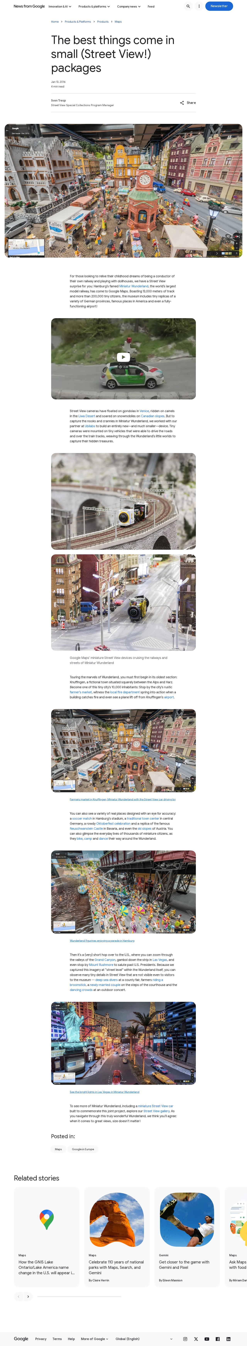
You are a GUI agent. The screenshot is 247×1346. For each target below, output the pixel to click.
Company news (127, 6)
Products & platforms (92, 6)
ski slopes (144, 829)
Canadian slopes (152, 416)
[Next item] (28, 1296)
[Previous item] (18, 1296)
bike (80, 839)
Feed (151, 6)
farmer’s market (81, 692)
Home (55, 21)
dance (103, 839)
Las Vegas (160, 960)
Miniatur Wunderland (133, 286)
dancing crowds (81, 990)
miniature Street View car (155, 1106)
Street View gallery (156, 1111)
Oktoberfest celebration (113, 824)
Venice (144, 411)
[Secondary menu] (199, 6)
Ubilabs (90, 426)
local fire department (125, 692)
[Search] (188, 6)
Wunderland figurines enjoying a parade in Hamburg (102, 940)
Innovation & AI (58, 6)
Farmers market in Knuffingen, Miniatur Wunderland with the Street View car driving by (123, 799)
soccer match (82, 819)
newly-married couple (105, 985)
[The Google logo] (21, 1339)
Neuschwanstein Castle (86, 829)
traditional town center (143, 819)
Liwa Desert (86, 416)
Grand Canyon (105, 960)
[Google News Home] (29, 6)
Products (103, 21)
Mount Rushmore (101, 965)
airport (169, 697)
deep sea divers (106, 980)
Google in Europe (83, 1149)
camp (88, 839)
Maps (118, 21)
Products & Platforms (78, 21)
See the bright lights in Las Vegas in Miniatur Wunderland (104, 1092)
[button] (219, 6)
